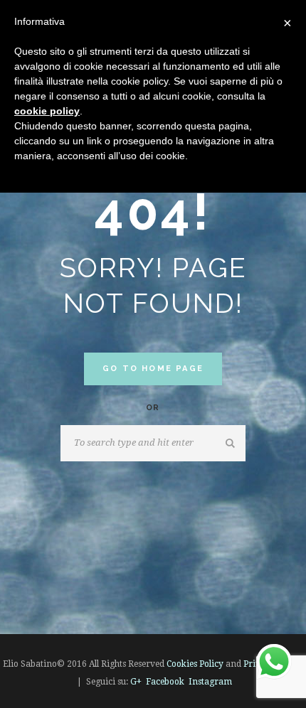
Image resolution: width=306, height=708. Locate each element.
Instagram (210, 682)
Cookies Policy (195, 664)
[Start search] (232, 443)
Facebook (165, 682)
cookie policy (47, 111)
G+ (136, 682)
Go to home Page (153, 368)
